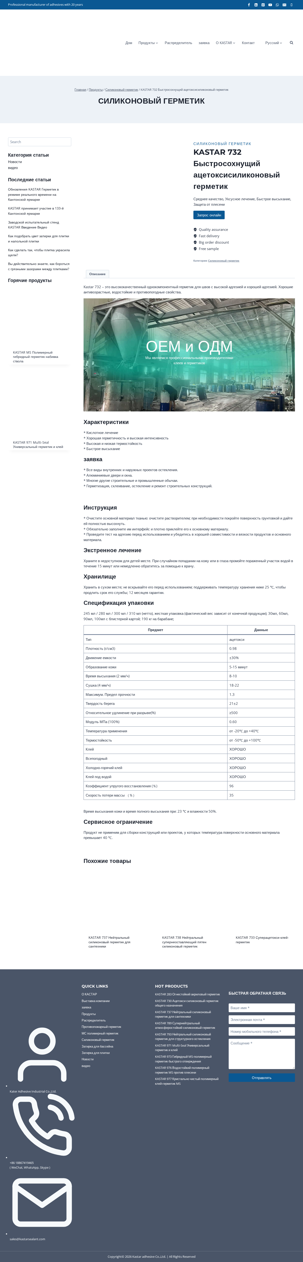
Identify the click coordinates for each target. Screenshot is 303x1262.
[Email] (284, 4)
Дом (128, 42)
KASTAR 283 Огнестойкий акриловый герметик (187, 994)
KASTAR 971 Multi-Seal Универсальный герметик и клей (182, 1047)
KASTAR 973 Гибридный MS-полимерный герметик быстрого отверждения (183, 1058)
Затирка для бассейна (97, 1046)
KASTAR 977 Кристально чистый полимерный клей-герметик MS (186, 1081)
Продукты (89, 1014)
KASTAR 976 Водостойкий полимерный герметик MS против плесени (182, 1070)
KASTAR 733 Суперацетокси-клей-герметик (262, 939)
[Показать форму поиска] (291, 42)
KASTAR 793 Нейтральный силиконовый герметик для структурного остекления (183, 1036)
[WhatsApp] (277, 4)
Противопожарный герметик (101, 1027)
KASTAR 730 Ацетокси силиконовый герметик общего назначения (186, 1003)
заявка (204, 42)
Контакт (248, 42)
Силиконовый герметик (151, 101)
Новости (15, 161)
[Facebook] (248, 4)
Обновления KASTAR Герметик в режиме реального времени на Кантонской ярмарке (33, 194)
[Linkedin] (255, 4)
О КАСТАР (89, 994)
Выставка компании (96, 1001)
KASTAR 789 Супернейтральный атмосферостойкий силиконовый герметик (185, 1025)
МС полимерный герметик (100, 1033)
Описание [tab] (97, 274)
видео (13, 167)
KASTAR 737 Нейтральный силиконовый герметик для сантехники (109, 941)
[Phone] (291, 4)
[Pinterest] (263, 4)
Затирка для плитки (96, 1053)
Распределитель (178, 42)
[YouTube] (270, 4)
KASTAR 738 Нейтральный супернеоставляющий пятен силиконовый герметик (184, 941)
